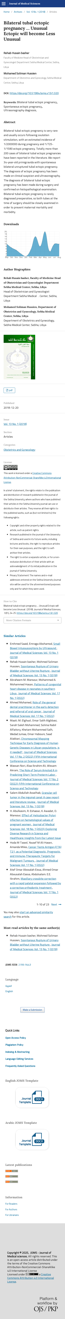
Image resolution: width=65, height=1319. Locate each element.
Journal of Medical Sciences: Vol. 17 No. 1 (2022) (35, 696)
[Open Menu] (3, 3)
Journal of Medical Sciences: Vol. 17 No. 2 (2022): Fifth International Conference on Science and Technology (33, 756)
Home (7, 12)
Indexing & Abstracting (17, 1051)
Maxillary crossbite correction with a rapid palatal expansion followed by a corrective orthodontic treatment (35, 883)
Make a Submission (32, 1010)
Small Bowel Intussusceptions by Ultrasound (35, 646)
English (9, 991)
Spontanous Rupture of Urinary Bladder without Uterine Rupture (34, 669)
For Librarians (12, 1215)
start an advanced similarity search (28, 914)
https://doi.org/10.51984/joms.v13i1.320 (34, 93)
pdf (11, 390)
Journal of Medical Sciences (24, 3)
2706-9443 (24, 964)
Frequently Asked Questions (20, 1065)
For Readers (11, 1204)
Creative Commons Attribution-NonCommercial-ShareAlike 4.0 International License (32, 477)
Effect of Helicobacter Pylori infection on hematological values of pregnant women (33, 820)
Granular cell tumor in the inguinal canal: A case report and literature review (34, 797)
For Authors (11, 1209)
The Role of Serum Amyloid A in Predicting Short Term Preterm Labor (33, 772)
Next (54, 904)
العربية (8, 985)
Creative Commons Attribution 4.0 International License (30, 1278)
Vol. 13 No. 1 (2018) (36, 12)
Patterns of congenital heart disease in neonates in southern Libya (35, 689)
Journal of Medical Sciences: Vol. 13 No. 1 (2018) (34, 655)
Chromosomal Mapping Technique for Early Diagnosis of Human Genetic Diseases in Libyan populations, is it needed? (34, 745)
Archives (18, 12)
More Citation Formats (18, 620)
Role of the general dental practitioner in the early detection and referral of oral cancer (34, 707)
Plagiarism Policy (14, 1044)
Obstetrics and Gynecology (19, 449)
